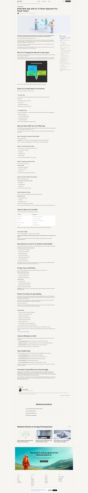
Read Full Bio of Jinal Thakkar (65, 395)
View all (69, 426)
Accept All (54, 490)
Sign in (64, 1)
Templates (32, 479)
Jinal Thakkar (22, 13)
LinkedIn (46, 478)
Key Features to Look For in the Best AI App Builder (64, 60)
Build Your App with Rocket (23, 331)
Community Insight (63, 58)
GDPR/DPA (60, 479)
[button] (36, 71)
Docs (32, 476)
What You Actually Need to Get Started (64, 41)
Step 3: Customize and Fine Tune (66, 51)
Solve (18, 478)
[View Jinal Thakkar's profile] (18, 13)
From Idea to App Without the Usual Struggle (65, 70)
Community (32, 481)
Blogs (32, 478)
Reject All (50, 490)
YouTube (46, 479)
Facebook (46, 482)
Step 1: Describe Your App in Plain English (65, 48)
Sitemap (32, 485)
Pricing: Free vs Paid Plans (64, 62)
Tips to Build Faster (63, 68)
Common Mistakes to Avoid (64, 66)
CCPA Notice (60, 481)
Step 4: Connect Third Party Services (65, 53)
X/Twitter (46, 476)
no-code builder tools (31, 57)
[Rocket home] (19, 1)
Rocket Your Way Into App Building (65, 63)
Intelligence (19, 481)
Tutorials (32, 482)
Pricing (49, 1)
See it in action (19, 482)
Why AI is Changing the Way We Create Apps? (65, 38)
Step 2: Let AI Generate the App (65, 50)
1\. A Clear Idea (63, 42)
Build (18, 479)
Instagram (46, 481)
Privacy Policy (37, 491)
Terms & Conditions (61, 476)
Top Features (63, 65)
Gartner (25, 44)
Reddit (23, 233)
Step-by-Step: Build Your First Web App (65, 46)
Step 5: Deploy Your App (64, 55)
